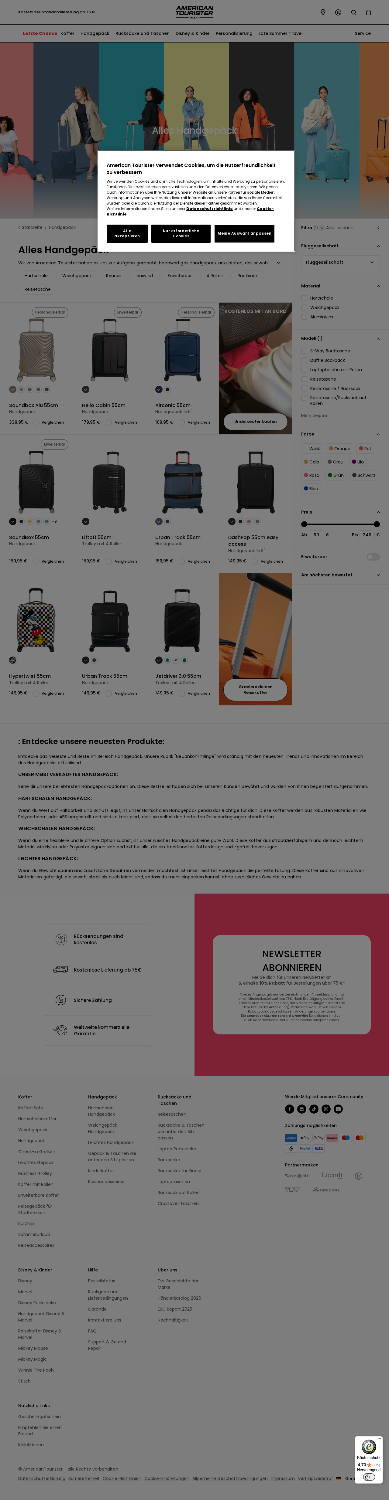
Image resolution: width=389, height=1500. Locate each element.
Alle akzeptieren (127, 233)
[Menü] (379, 1440)
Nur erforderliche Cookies (181, 233)
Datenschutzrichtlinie (209, 208)
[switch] (369, 1477)
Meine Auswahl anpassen (244, 233)
